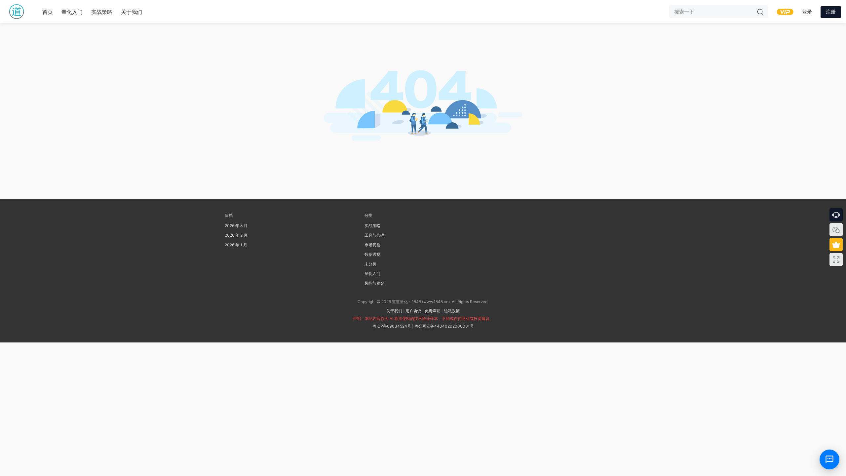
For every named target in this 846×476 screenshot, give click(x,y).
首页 (47, 12)
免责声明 (433, 310)
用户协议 (413, 310)
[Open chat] (829, 459)
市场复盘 (372, 244)
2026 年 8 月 (236, 225)
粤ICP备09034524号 (391, 326)
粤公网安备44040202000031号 (444, 326)
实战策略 (101, 12)
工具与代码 (374, 235)
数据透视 (372, 254)
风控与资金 (374, 283)
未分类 (370, 263)
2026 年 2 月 (236, 235)
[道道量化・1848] (16, 11)
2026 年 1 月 (236, 244)
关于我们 (131, 12)
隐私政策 (452, 310)
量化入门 (72, 12)
